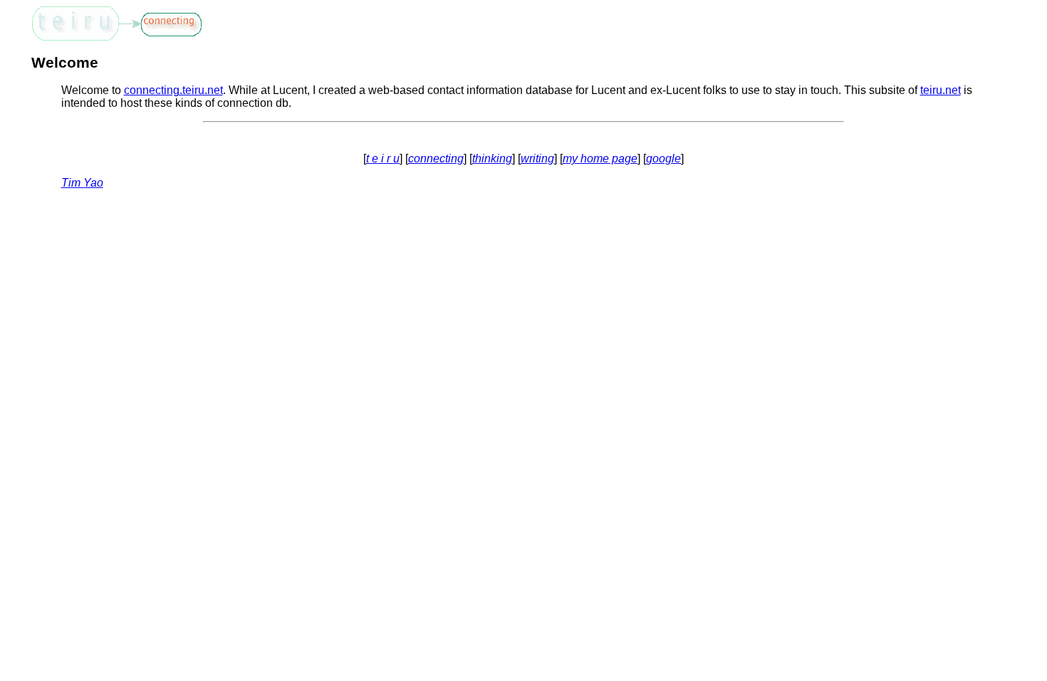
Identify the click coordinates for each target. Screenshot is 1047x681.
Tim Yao (82, 183)
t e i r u (383, 158)
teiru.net (940, 90)
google (663, 158)
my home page (600, 158)
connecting (436, 158)
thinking (492, 158)
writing (537, 158)
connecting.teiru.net (173, 90)
